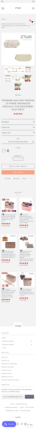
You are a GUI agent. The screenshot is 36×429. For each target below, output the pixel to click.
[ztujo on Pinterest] (22, 424)
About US (5, 357)
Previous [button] (5, 49)
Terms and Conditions (9, 363)
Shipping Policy (7, 373)
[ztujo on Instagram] (18, 424)
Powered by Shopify (12, 410)
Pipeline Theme (25, 410)
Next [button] (30, 49)
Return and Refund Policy (11, 380)
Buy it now (18, 172)
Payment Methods (8, 367)
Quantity (18, 155)
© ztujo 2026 (29, 407)
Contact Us (6, 360)
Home (3, 19)
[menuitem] (18, 338)
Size (18, 138)
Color (18, 147)
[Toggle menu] (31, 341)
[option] (18, 49)
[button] (18, 114)
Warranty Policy (7, 376)
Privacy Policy (7, 370)
